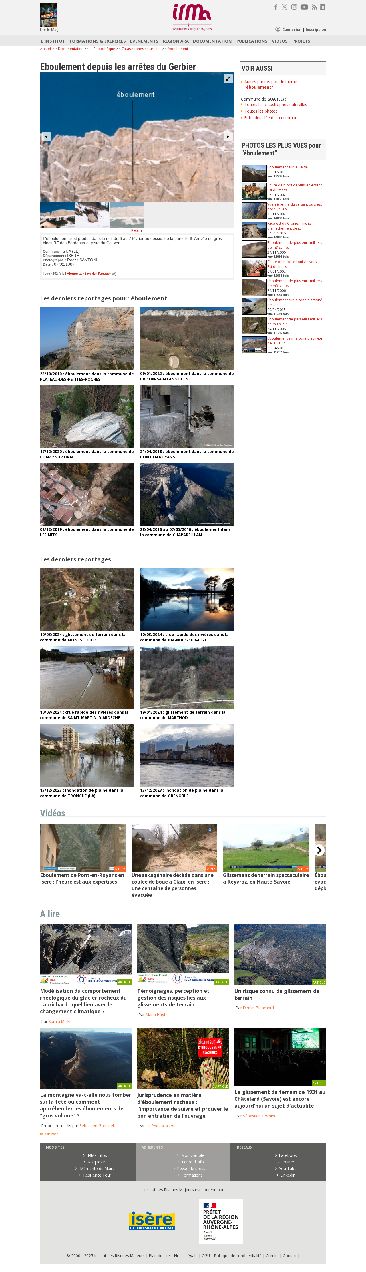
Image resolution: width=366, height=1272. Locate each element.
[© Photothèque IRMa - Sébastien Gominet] (183, 1087)
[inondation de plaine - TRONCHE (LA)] (87, 785)
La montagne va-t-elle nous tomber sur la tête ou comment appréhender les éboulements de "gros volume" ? (85, 1105)
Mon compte (192, 1155)
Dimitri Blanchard (258, 1007)
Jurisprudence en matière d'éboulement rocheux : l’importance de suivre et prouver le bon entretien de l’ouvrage (182, 1105)
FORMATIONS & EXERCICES (98, 41)
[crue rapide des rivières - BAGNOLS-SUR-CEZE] (187, 629)
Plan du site (159, 1255)
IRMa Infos (97, 1155)
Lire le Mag (49, 29)
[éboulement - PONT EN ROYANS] (187, 446)
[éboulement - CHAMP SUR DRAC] (87, 446)
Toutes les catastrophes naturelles (275, 104)
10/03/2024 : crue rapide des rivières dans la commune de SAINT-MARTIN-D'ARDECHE (84, 714)
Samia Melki (59, 1021)
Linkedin (288, 1175)
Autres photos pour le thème (270, 84)
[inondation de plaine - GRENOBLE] (187, 785)
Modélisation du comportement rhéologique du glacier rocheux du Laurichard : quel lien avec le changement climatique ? (83, 1001)
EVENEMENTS (144, 41)
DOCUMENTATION (212, 41)
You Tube (288, 1168)
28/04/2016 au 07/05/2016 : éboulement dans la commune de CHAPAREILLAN (185, 532)
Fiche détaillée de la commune (272, 117)
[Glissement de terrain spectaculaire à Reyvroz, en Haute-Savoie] (266, 870)
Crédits (272, 1255)
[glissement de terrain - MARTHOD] (187, 707)
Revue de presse (192, 1168)
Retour (137, 230)
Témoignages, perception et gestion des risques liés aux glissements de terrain (173, 997)
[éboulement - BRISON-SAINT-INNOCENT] (187, 368)
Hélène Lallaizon (161, 1126)
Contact (290, 1255)
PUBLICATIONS (252, 41)
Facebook (288, 1155)
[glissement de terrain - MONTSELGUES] (87, 629)
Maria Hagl (155, 1014)
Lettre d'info (192, 1162)
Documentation (70, 48)
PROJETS (301, 41)
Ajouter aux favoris (81, 274)
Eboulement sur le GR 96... (289, 167)
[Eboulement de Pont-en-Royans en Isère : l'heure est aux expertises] (83, 870)
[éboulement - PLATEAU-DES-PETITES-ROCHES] (87, 368)
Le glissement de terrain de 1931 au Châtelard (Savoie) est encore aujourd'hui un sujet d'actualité (279, 1098)
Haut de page (49, 1133)
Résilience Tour (96, 1175)
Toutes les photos (261, 111)
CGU (206, 1255)
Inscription (316, 29)
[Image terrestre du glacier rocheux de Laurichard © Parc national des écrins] (86, 983)
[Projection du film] (280, 1084)
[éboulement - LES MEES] (87, 524)
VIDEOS (280, 41)
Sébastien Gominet (96, 1125)
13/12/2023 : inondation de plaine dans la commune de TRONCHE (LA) (81, 792)
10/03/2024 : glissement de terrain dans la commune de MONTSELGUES (83, 637)
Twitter (288, 1162)
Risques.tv (96, 1162)
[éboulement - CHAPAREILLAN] (187, 524)
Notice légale (186, 1255)
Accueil (46, 48)
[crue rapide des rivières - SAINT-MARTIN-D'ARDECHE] (87, 707)
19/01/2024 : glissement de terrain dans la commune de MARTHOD (183, 714)
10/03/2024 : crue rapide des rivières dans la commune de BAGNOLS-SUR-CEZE (184, 637)
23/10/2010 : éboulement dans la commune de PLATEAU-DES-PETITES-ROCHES (87, 376)
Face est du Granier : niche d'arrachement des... (289, 226)
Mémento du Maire (97, 1168)
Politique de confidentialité (238, 1255)
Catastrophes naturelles (141, 48)
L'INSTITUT (53, 41)
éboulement (178, 48)
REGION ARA (176, 41)
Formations (192, 1175)
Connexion (291, 29)
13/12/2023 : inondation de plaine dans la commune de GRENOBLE (181, 792)
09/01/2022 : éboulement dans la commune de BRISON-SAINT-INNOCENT (187, 376)
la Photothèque (103, 48)
